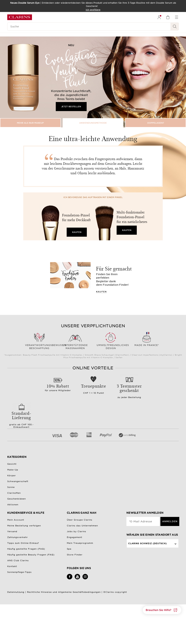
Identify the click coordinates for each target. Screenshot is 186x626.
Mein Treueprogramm (80, 543)
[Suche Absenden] (175, 26)
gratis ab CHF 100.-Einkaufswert (21, 419)
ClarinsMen (14, 493)
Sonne (11, 487)
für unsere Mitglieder (58, 387)
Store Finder (74, 554)
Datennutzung (15, 592)
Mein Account (15, 520)
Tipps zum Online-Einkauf (23, 543)
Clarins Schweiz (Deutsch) (147, 543)
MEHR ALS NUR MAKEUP (30, 123)
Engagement (74, 537)
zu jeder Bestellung (129, 391)
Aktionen (12, 504)
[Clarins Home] (19, 17)
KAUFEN (76, 232)
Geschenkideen (16, 498)
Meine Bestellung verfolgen (24, 525)
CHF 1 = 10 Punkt (93, 388)
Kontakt (12, 566)
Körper (11, 475)
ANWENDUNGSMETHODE (93, 123)
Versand (12, 531)
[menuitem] (159, 17)
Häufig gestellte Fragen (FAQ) (26, 549)
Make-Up (12, 469)
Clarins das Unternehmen (82, 525)
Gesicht (12, 464)
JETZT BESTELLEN (71, 106)
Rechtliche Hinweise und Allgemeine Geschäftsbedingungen (64, 592)
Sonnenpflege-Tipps (19, 572)
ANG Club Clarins (18, 560)
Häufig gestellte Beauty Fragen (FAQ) (30, 554)
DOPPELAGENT (155, 123)
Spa (69, 549)
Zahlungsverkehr (17, 537)
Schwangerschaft (17, 481)
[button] (162, 610)
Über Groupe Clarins (79, 520)
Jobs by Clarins (76, 531)
